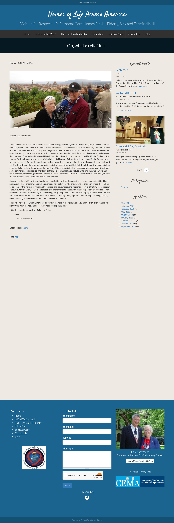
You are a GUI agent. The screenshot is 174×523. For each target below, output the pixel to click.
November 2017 (128, 220)
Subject (67, 437)
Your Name (69, 415)
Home (27, 33)
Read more (142, 86)
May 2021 (125, 203)
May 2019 (125, 212)
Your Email (69, 426)
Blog (147, 33)
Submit (67, 485)
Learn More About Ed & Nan (140, 461)
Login (100, 520)
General (24, 227)
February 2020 (127, 209)
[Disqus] (60, 278)
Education (98, 33)
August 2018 (127, 214)
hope (17, 236)
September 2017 (128, 226)
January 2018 (127, 217)
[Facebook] (87, 498)
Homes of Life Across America (87, 14)
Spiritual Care (116, 33)
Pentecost (122, 69)
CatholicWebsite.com (89, 520)
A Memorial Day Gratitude (131, 146)
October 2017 (127, 223)
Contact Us (134, 33)
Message (68, 448)
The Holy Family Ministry (74, 33)
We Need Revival (126, 92)
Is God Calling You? (45, 33)
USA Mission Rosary (87, 2)
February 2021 (127, 206)
